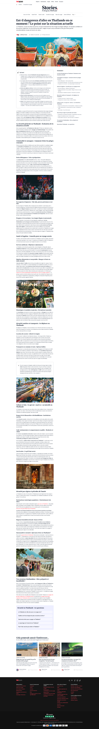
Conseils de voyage (50, 14)
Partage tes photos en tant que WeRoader (35, 694)
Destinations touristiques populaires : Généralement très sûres (69, 114)
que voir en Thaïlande (43, 503)
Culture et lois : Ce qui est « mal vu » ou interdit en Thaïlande (68, 103)
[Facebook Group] (72, 680)
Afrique (19, 654)
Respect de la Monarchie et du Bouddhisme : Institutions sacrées (70, 105)
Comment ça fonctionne (21, 686)
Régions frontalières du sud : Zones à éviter (66, 116)
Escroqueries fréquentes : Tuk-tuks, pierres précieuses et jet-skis (70, 82)
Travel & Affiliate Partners (76, 695)
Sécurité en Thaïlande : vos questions (65, 124)
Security (58, 704)
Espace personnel (60, 705)
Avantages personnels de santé (21, 693)
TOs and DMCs (74, 697)
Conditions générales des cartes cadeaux (62, 695)
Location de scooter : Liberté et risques (65, 98)
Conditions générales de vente (62, 690)
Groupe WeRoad (74, 684)
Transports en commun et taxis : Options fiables (67, 99)
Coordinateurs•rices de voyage (48, 685)
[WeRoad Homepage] (19, 2)
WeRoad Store (19, 690)
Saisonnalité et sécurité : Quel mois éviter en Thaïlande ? (68, 117)
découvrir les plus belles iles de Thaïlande (25, 508)
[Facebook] (74, 680)
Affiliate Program (74, 700)
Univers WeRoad (67, 14)
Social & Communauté (34, 684)
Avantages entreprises (20, 694)
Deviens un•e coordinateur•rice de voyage (49, 690)
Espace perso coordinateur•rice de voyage (49, 693)
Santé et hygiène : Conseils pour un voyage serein (68, 86)
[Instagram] (77, 680)
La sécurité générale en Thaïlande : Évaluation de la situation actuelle (69, 74)
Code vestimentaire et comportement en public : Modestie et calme (69, 108)
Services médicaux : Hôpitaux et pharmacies (66, 88)
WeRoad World (19, 684)
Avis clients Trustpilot (20, 689)
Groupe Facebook (33, 690)
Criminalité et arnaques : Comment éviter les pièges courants (69, 78)
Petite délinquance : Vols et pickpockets (65, 80)
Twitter (72, 693)
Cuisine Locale (41, 14)
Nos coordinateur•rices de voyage (49, 688)
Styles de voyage (19, 687)
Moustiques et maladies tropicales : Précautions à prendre (69, 92)
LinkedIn (72, 692)
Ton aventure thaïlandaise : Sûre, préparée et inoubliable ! (67, 121)
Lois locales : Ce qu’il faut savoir (64, 110)
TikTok (31, 687)
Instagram (32, 686)
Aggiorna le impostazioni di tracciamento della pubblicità (49, 720)
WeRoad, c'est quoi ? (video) (76, 686)
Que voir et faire (26, 14)
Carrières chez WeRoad (75, 687)
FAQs (58, 687)
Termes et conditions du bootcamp (48, 696)
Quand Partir (34, 14)
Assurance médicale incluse (62, 698)
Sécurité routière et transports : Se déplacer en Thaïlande (68, 96)
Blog (31, 692)
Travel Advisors (74, 698)
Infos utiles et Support (61, 684)
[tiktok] (79, 680)
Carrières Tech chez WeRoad (76, 689)
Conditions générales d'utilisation (61, 692)
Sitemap (58, 707)
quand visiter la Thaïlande (27, 535)
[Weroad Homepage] (24, 680)
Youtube (31, 689)
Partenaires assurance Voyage (61, 701)
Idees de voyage (59, 14)
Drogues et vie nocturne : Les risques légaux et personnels (69, 83)
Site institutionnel (74, 690)
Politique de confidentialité (62, 702)
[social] (69, 680)
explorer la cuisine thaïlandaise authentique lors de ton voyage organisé (33, 272)
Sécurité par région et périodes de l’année (66, 112)
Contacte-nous (60, 686)
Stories (20, 4)
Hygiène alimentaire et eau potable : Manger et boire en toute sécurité (69, 90)
